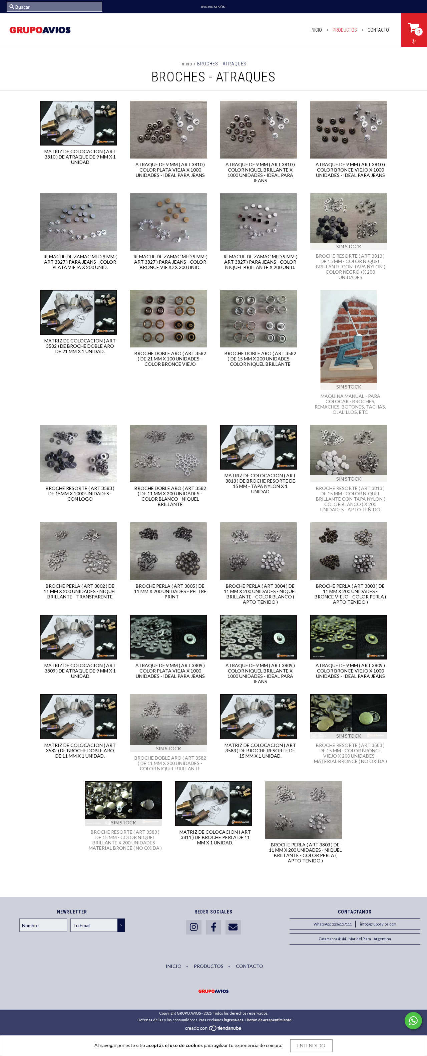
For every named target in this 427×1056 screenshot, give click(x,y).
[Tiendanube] (213, 1030)
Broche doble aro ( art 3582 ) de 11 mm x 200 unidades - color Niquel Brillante (170, 763)
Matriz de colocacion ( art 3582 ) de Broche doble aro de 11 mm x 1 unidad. (80, 750)
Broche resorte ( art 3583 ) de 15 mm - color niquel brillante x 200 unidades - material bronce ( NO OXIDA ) (125, 840)
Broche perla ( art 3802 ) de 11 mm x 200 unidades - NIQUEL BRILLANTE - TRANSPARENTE (80, 591)
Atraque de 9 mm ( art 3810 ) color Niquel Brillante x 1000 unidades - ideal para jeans (260, 172)
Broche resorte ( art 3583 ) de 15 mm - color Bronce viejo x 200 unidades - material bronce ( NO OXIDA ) (350, 753)
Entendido (311, 1045)
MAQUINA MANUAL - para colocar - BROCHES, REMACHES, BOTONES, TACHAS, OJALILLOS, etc (350, 404)
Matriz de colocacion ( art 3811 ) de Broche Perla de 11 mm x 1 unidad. (215, 837)
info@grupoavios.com (378, 924)
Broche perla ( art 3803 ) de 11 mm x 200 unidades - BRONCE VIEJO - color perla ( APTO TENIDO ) (350, 594)
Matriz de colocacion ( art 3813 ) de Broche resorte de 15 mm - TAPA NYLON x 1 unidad (260, 483)
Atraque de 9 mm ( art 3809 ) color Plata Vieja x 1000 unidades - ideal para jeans (170, 671)
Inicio (316, 30)
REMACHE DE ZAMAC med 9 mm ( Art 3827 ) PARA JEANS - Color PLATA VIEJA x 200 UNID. (80, 262)
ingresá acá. (234, 1020)
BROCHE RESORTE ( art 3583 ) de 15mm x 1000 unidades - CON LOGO (80, 493)
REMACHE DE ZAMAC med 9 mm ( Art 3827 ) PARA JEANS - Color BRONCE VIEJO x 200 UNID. (170, 262)
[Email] (233, 927)
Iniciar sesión (213, 7)
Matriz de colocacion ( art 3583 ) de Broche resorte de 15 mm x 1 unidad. (260, 750)
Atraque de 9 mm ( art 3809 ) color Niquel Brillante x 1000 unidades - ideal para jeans (260, 673)
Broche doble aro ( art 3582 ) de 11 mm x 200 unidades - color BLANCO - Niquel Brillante (170, 496)
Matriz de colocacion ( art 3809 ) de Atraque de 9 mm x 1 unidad (80, 671)
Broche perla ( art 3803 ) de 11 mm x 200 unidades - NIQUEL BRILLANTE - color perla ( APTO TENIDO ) (305, 852)
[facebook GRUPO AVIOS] (213, 927)
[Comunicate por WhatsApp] (413, 1020)
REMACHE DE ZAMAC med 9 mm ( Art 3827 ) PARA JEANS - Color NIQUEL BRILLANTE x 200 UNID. (260, 262)
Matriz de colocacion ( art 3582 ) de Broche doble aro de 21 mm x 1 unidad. (80, 346)
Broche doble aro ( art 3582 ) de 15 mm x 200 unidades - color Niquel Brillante (260, 358)
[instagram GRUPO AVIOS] (193, 927)
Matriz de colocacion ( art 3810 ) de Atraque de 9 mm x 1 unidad (80, 157)
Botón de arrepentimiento (269, 1020)
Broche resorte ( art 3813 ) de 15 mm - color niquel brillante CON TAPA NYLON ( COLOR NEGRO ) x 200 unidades (350, 266)
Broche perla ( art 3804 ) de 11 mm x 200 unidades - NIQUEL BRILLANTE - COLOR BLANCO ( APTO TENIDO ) (260, 594)
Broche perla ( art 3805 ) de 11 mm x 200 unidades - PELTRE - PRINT (170, 591)
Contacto (378, 30)
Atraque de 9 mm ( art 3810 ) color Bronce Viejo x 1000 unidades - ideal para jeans (350, 170)
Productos (344, 30)
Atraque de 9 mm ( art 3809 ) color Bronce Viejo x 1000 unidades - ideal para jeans (350, 671)
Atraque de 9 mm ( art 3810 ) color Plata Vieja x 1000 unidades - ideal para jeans (170, 170)
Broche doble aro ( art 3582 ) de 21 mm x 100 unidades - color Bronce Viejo (170, 358)
